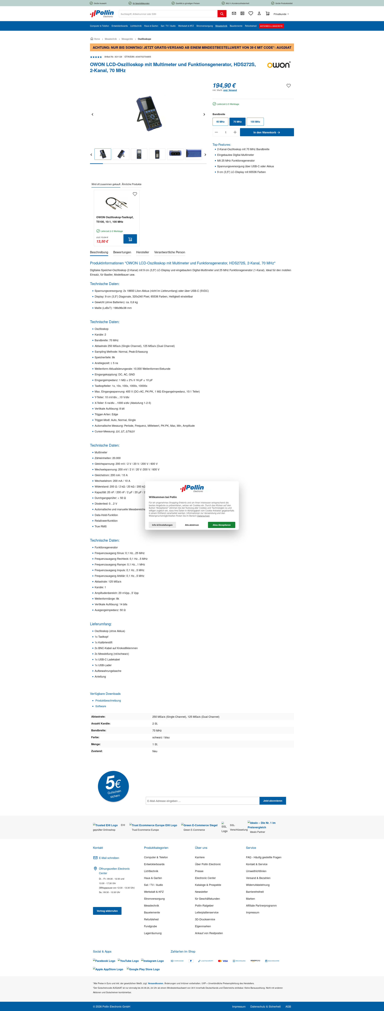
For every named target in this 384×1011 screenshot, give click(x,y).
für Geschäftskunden (207, 898)
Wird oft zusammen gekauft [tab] (106, 184)
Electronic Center (205, 878)
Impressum (252, 912)
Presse (199, 871)
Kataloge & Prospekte (208, 885)
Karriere (200, 857)
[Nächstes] (204, 114)
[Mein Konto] (259, 13)
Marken (250, 898)
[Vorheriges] (92, 114)
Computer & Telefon (156, 857)
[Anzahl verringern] (216, 132)
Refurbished (151, 919)
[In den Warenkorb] (130, 239)
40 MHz (220, 121)
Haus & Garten (153, 878)
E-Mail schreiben (109, 858)
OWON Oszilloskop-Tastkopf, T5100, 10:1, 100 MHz (115, 219)
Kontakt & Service (256, 864)
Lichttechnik (151, 871)
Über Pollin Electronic (208, 864)
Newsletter (201, 892)
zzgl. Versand (230, 90)
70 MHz (237, 121)
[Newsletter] (234, 13)
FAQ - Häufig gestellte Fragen (263, 857)
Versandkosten (155, 983)
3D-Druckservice (205, 919)
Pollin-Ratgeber (204, 905)
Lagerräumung (153, 933)
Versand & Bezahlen (258, 878)
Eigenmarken (203, 926)
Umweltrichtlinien (256, 871)
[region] (148, 123)
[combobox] (168, 13)
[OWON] (279, 68)
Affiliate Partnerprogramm (261, 905)
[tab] (99, 252)
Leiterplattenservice (207, 912)
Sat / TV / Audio (153, 885)
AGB (288, 1006)
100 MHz (255, 121)
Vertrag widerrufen (107, 911)
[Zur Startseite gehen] (102, 13)
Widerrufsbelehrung (258, 885)
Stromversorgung (154, 898)
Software (100, 706)
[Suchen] (222, 13)
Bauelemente (152, 912)
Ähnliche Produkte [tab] (131, 184)
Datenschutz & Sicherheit (265, 1006)
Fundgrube (150, 926)
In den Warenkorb (265, 132)
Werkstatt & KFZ (154, 892)
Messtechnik (151, 905)
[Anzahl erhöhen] (235, 132)
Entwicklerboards (154, 864)
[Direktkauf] (242, 13)
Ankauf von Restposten (209, 933)
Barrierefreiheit (255, 892)
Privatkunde (280, 14)
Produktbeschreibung (108, 700)
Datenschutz (165, 807)
